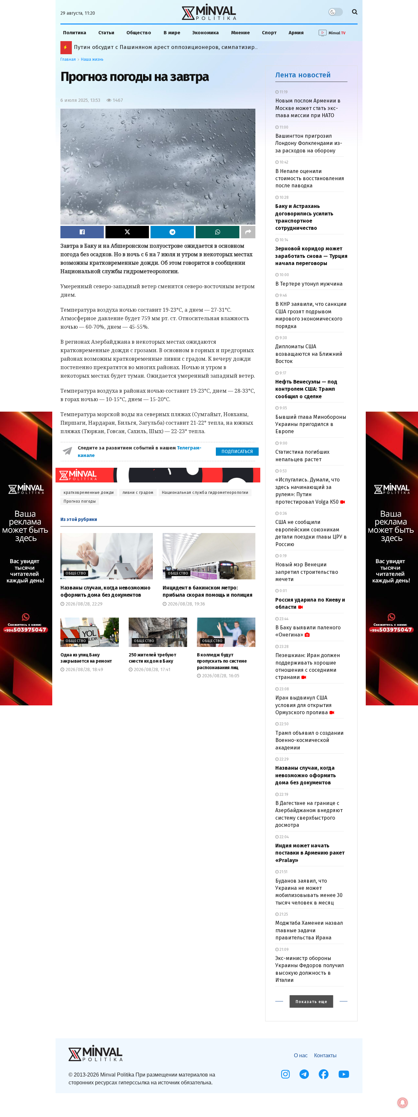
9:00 (283, 443)
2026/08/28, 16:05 (220, 676)
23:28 (284, 646)
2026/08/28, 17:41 (151, 669)
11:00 (283, 127)
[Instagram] (285, 1074)
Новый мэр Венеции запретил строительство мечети (306, 571)
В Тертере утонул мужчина (309, 284)
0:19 (283, 556)
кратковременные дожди (89, 492)
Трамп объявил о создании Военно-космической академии (309, 740)
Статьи (106, 33)
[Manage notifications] (402, 1102)
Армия (296, 33)
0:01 (283, 591)
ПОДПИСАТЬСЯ (237, 451)
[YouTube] (343, 1074)
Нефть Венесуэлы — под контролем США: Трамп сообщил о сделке (306, 389)
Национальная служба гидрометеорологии (205, 492)
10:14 (283, 240)
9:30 (283, 338)
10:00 (284, 275)
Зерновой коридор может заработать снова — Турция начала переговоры (311, 255)
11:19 (283, 92)
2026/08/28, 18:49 (83, 669)
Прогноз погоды (80, 501)
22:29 (284, 759)
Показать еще (311, 1001)
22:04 (284, 837)
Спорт (269, 33)
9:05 (283, 408)
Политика (74, 33)
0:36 (283, 513)
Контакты (325, 1055)
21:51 (283, 872)
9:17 (282, 373)
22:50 (284, 724)
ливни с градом (137, 492)
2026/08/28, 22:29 (83, 604)
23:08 (284, 689)
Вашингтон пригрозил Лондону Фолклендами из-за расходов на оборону (308, 143)
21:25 (283, 914)
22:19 (283, 794)
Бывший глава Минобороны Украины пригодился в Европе (310, 424)
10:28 (284, 197)
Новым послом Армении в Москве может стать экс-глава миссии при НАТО (308, 108)
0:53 (283, 471)
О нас (301, 1055)
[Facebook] (324, 1074)
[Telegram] (304, 1074)
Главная (68, 59)
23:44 (283, 619)
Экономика (205, 33)
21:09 (284, 949)
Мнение (240, 33)
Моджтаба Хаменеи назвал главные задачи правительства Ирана (309, 930)
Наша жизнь (92, 59)
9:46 (283, 295)
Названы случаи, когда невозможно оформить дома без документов (305, 775)
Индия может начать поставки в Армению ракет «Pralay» (310, 852)
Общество (138, 33)
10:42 (283, 162)
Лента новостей (303, 75)
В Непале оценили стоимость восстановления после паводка (309, 178)
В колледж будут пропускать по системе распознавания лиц (222, 661)
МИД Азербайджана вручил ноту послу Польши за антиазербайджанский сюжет (184, 47)
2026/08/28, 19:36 (186, 604)
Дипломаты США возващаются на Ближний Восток (308, 353)
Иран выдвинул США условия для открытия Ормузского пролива (303, 705)
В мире (172, 33)
